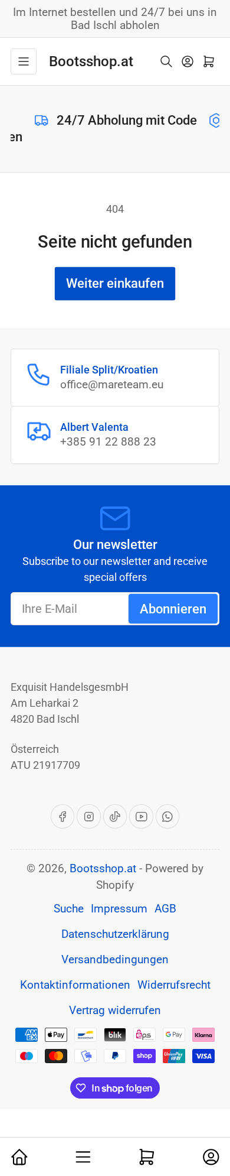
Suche (69, 908)
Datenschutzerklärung (115, 934)
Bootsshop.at (103, 868)
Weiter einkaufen (115, 283)
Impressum (119, 908)
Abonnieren (173, 609)
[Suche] (166, 61)
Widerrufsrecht (174, 985)
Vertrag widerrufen (115, 1010)
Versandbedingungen (115, 959)
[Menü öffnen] (24, 61)
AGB (165, 908)
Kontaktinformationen (75, 985)
